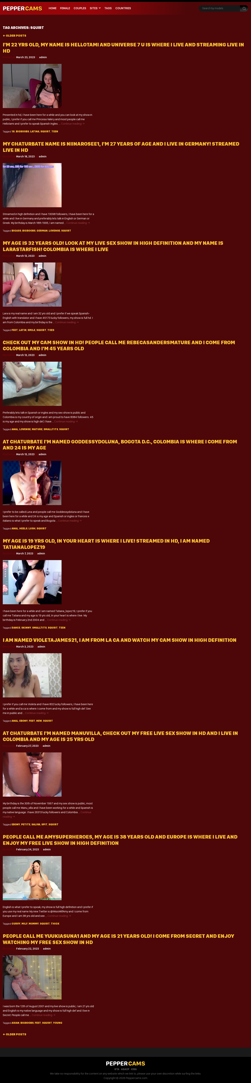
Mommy (34, 923)
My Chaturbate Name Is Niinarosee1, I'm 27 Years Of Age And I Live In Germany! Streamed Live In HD (121, 147)
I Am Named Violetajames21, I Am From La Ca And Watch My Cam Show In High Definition (119, 640)
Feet (15, 330)
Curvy (16, 923)
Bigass (16, 230)
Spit (44, 824)
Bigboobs (22, 131)
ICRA (134, 1069)
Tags (108, 8)
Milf (24, 923)
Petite (25, 824)
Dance (16, 627)
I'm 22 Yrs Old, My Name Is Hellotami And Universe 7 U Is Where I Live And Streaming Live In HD (123, 48)
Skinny (26, 627)
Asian (15, 1022)
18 (13, 131)
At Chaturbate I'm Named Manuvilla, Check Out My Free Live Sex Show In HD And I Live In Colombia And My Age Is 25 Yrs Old (120, 736)
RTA (116, 1069)
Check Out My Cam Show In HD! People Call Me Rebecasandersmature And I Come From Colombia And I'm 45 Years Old (119, 345)
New (39, 720)
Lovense (54, 230)
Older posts (14, 35)
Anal (15, 429)
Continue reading (73, 123)
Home (52, 8)
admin (43, 57)
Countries (123, 8)
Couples (80, 8)
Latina (34, 131)
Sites (94, 8)
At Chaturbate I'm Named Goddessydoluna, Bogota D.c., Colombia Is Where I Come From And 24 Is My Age (120, 445)
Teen (54, 131)
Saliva (35, 824)
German (42, 230)
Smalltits (51, 429)
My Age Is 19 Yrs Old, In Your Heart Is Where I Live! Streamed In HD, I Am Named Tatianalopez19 (106, 544)
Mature (37, 429)
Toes (50, 330)
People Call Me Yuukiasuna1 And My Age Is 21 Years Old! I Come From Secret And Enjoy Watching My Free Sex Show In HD (118, 939)
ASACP (125, 1069)
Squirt (45, 131)
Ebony (23, 720)
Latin (22, 330)
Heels (23, 528)
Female (65, 8)
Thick (55, 923)
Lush (31, 528)
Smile (31, 330)
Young (57, 1022)
